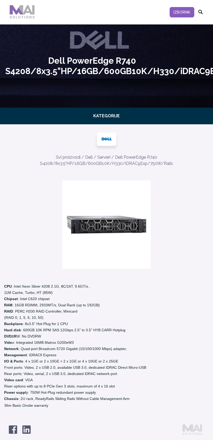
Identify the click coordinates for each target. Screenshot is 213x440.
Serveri (103, 157)
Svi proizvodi (68, 157)
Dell (89, 157)
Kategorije (106, 115)
